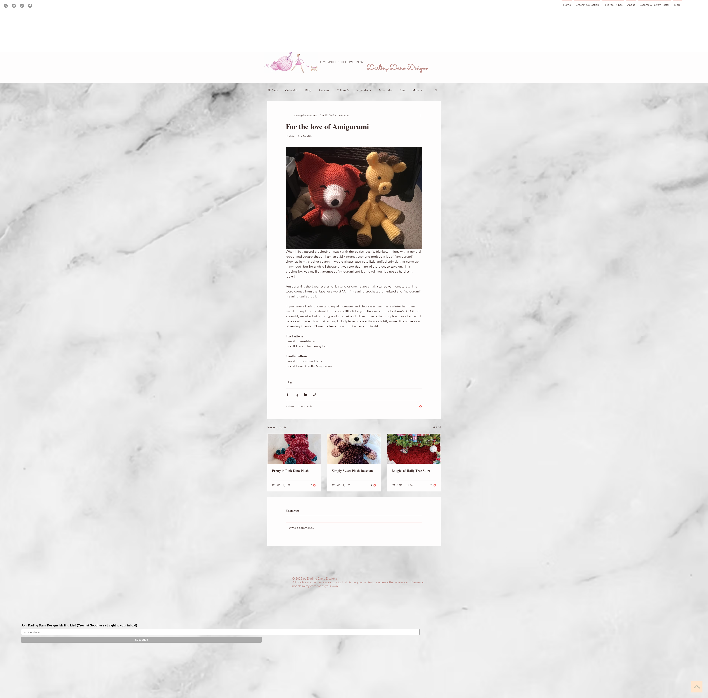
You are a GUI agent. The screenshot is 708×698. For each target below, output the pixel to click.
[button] (436, 90)
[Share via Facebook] (287, 394)
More (415, 90)
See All (437, 426)
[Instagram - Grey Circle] (6, 6)
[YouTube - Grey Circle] (14, 6)
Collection (291, 90)
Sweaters (323, 90)
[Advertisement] (110, 26)
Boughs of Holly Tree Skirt (411, 470)
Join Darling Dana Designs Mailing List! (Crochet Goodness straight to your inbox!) (79, 625)
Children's (343, 90)
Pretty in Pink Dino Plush (290, 470)
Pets (402, 90)
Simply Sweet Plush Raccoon (352, 470)
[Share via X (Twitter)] (296, 394)
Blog (308, 90)
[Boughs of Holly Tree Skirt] (413, 449)
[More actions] (420, 115)
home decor (363, 90)
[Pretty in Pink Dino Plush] (294, 449)
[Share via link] (314, 394)
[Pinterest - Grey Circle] (22, 6)
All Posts (272, 90)
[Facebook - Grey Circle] (30, 6)
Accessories (386, 90)
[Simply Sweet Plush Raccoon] (354, 449)
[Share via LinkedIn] (305, 394)
